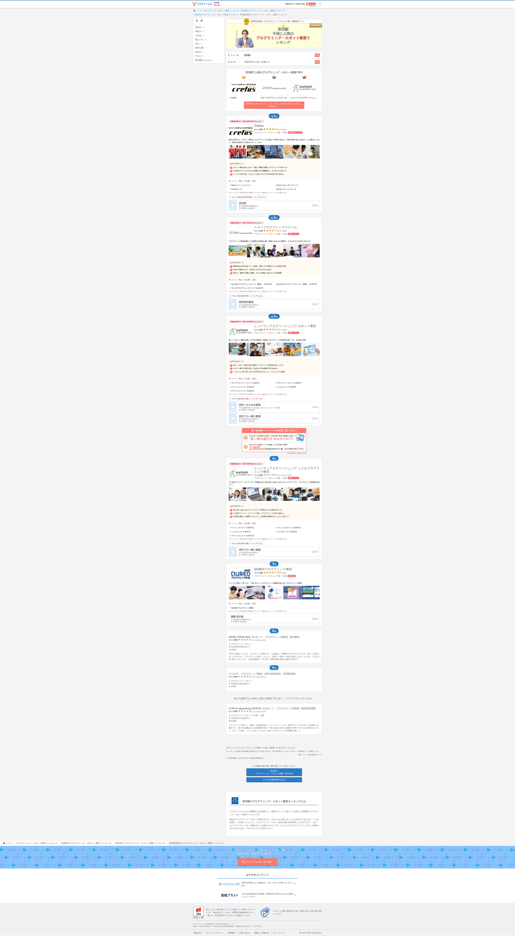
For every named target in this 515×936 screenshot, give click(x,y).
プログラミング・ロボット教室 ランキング (221, 10)
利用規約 (231, 933)
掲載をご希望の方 (261, 933)
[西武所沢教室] (278, 304)
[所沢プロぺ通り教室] (278, 418)
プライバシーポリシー (214, 933)
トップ (198, 10)
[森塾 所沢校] (274, 619)
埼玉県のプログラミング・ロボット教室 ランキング (263, 10)
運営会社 (197, 933)
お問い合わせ (244, 933)
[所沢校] (278, 205)
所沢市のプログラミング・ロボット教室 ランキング (216, 14)
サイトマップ (278, 933)
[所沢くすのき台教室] (278, 407)
